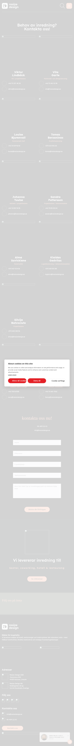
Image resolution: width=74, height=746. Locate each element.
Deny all (36, 381)
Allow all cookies (19, 381)
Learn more (12, 375)
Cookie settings (58, 381)
